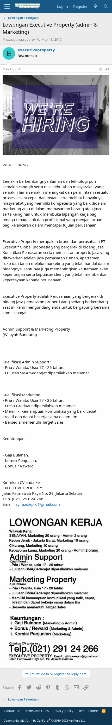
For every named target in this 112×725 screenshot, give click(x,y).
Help (81, 710)
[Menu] (7, 6)
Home (93, 710)
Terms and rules (36, 710)
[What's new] (95, 6)
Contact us (12, 710)
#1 (107, 69)
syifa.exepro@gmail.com (38, 504)
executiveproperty (20, 39)
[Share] (100, 69)
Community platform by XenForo (45, 720)
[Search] (106, 6)
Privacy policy (62, 710)
